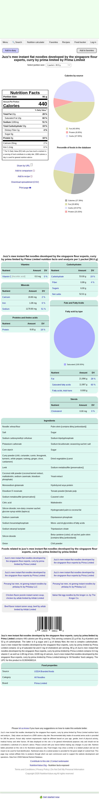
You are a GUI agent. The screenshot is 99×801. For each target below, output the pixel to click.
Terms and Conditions (25, 769)
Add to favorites (87, 50)
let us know (24, 728)
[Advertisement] (49, 19)
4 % (92, 282)
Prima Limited (40, 683)
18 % (43, 329)
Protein (5, 329)
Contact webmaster (60, 761)
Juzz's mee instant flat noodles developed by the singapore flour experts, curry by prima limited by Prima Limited (25, 561)
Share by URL (23, 166)
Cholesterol (56, 411)
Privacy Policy (42, 769)
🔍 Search (17, 42)
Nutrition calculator (35, 42)
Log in (93, 42)
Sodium (5, 309)
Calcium (6, 297)
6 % (43, 303)
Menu (5, 42)
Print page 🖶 (25, 188)
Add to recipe (24, 176)
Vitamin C (6, 276)
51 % (43, 309)
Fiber (54, 282)
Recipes (66, 42)
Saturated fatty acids (61, 385)
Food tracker (80, 42)
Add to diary (10, 50)
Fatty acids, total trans (62, 390)
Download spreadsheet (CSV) (25, 182)
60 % (93, 385)
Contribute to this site (40, 761)
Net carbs (56, 294)
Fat (52, 379)
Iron (4, 303)
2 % (43, 297)
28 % (93, 379)
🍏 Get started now (49, 797)
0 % (45, 276)
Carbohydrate (57, 276)
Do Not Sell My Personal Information (67, 769)
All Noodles (39, 677)
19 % (92, 276)
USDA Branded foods (44, 671)
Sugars (55, 288)
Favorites (53, 42)
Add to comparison (23, 171)
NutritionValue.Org (38, 765)
